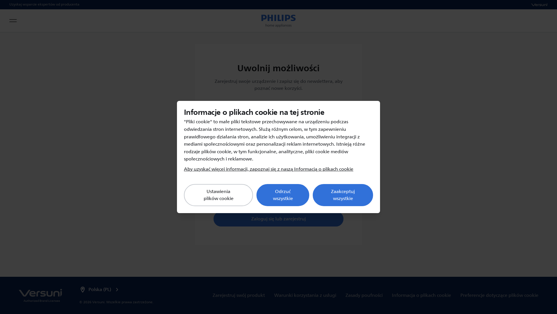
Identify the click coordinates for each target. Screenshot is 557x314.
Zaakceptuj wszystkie (343, 195)
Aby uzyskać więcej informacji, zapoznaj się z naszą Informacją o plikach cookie (268, 169)
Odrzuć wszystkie (283, 195)
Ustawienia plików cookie (219, 195)
